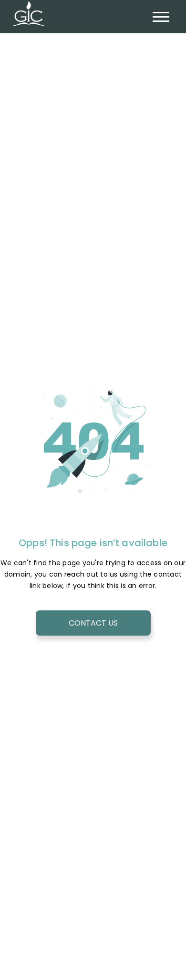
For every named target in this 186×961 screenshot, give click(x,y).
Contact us (93, 623)
